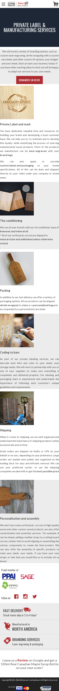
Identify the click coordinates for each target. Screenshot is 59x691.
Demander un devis (29, 80)
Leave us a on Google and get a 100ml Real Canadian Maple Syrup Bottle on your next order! (30, 664)
